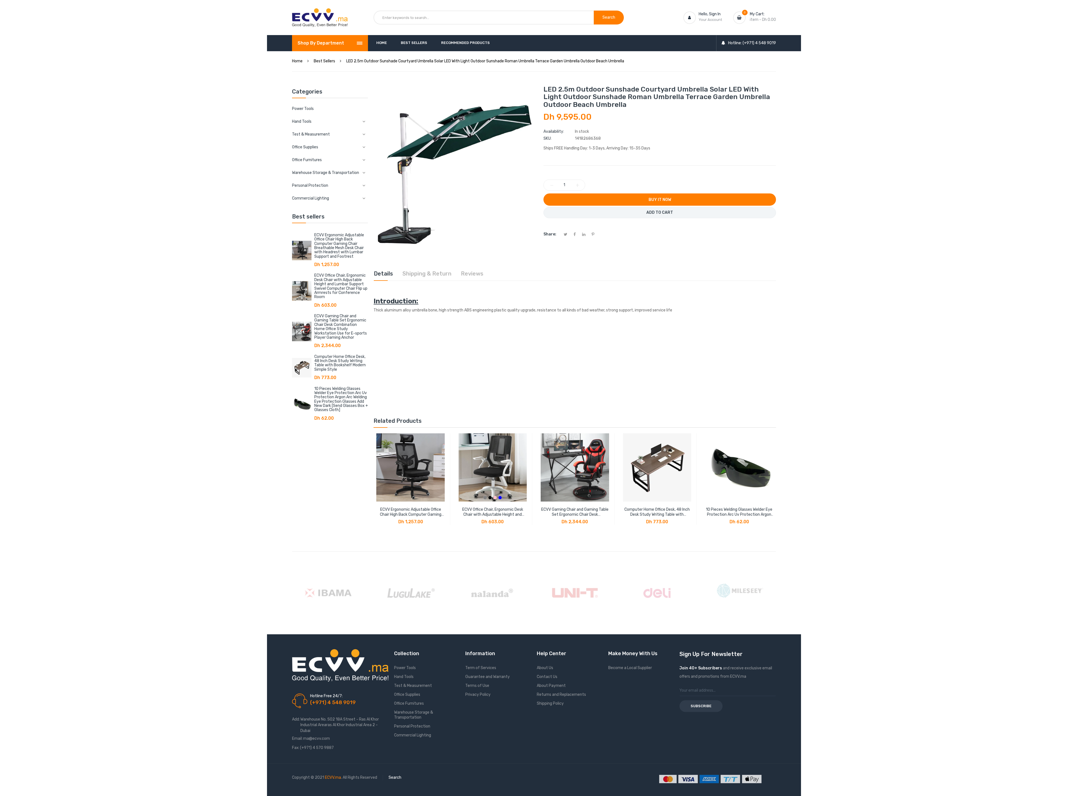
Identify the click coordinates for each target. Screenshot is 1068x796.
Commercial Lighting (412, 735)
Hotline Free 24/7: (326, 696)
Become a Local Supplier (630, 667)
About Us (545, 667)
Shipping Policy (550, 703)
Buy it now (660, 199)
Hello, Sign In (710, 14)
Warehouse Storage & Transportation (413, 715)
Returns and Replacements (561, 694)
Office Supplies (407, 694)
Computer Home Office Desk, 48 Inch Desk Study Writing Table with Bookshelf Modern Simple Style (340, 363)
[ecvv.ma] (320, 13)
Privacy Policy (478, 694)
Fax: (296, 747)
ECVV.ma (333, 777)
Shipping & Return (426, 273)
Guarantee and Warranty (487, 676)
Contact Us (547, 676)
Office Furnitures (409, 703)
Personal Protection (412, 726)
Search (395, 777)
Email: (297, 738)
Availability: (553, 131)
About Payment (551, 685)
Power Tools (303, 108)
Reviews (472, 273)
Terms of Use (477, 685)
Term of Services (480, 667)
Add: (296, 719)
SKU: (547, 138)
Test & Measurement (413, 685)
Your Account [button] (710, 20)
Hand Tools (404, 676)
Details (383, 273)
